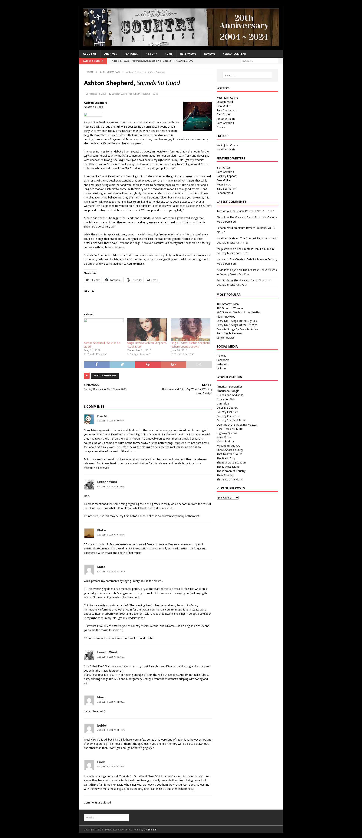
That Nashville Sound (229, 454)
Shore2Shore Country (230, 450)
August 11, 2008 (97, 93)
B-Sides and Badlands (230, 395)
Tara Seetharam (226, 110)
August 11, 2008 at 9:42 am (110, 534)
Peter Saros (224, 184)
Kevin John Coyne (227, 97)
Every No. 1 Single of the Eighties (237, 320)
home (169, 53)
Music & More (225, 441)
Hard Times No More (230, 428)
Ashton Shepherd (105, 375)
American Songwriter (229, 386)
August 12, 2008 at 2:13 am (110, 766)
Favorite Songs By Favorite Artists (237, 329)
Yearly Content (235, 53)
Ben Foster (223, 114)
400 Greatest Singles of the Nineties (239, 312)
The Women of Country (231, 471)
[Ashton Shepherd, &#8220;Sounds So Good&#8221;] (103, 329)
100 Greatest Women (230, 308)
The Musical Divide (228, 467)
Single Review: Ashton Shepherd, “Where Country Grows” (190, 344)
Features (131, 53)
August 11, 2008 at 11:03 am (111, 702)
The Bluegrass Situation (231, 462)
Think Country (225, 475)
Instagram (223, 364)
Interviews (188, 53)
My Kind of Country (228, 445)
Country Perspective (229, 416)
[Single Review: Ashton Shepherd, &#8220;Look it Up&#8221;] (147, 329)
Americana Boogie (228, 391)
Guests (221, 127)
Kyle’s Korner (224, 437)
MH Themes (150, 829)
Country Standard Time (231, 420)
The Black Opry (226, 458)
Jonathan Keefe (226, 118)
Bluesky (221, 356)
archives (110, 53)
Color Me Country (227, 407)
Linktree (221, 368)
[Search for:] (259, 61)
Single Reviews (226, 337)
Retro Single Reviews (229, 333)
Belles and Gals (226, 399)
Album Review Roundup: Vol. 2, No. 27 (250, 211)
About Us (90, 53)
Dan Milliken (224, 106)
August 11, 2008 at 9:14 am (110, 486)
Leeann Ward (119, 93)
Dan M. (102, 416)
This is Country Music (230, 479)
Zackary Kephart (227, 176)
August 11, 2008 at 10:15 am (111, 571)
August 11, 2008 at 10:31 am (111, 657)
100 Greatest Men (228, 304)
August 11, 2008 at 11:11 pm (111, 730)
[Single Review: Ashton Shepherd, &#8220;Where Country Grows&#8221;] (190, 329)
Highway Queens (227, 433)
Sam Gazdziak (225, 123)
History (151, 53)
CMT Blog (223, 403)
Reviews (209, 53)
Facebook (223, 360)
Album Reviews (141, 93)
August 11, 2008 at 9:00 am (110, 420)
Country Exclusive (227, 412)
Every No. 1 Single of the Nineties (237, 325)
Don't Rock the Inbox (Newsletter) (237, 424)
